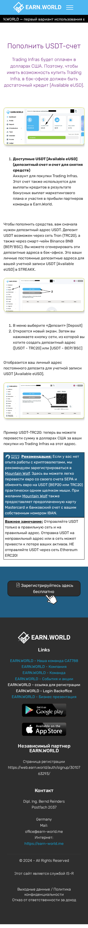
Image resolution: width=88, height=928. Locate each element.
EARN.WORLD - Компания (44, 666)
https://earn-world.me (44, 843)
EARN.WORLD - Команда (44, 672)
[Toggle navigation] (69, 7)
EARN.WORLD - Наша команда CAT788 (44, 660)
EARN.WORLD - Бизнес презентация (44, 697)
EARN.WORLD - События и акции (44, 679)
